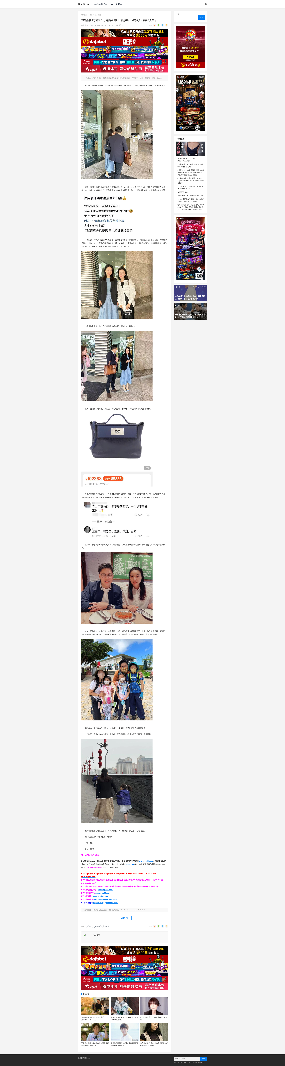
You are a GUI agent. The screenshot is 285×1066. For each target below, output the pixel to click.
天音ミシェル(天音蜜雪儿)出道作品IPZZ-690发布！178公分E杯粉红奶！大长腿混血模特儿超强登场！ (191, 172)
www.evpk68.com (102, 893)
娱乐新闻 (98, 15)
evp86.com (129, 864)
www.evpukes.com (100, 896)
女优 (188, 1062)
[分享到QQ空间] (166, 25)
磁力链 (180, 1062)
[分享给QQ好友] (162, 25)
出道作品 (194, 1062)
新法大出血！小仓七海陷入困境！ (190, 196)
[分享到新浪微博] (154, 25)
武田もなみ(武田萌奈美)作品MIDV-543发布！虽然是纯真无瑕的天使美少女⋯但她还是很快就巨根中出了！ (190, 207)
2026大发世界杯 (116, 4)
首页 (91, 15)
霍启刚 (105, 926)
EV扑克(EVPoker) (92, 855)
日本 (184, 1062)
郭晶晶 (97, 926)
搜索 (177, 14)
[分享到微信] (158, 25)
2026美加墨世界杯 (100, 4)
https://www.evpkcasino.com (105, 899)
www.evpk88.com (105, 890)
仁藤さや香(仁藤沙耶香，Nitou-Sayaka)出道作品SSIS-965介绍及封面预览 (190, 180)
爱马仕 (89, 926)
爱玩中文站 (84, 4)
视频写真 (201, 1062)
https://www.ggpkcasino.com (105, 903)
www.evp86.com (146, 861)
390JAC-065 (182, 192)
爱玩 (86, 25)
